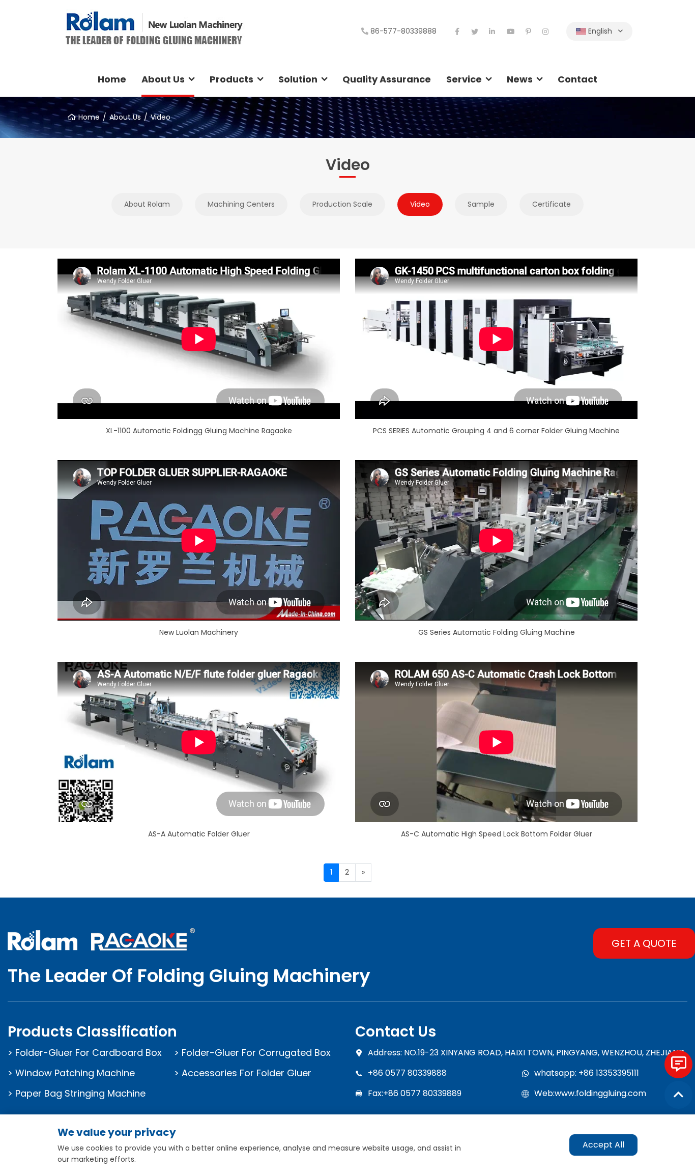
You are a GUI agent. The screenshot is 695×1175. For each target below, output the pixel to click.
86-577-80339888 (403, 31)
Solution (297, 79)
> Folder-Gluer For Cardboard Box (85, 1052)
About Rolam (147, 204)
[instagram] (546, 31)
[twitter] (474, 31)
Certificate (551, 204)
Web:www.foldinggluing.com (590, 1093)
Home (112, 79)
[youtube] (510, 31)
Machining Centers (241, 204)
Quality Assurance (386, 79)
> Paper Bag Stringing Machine (77, 1093)
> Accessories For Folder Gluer (242, 1073)
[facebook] (457, 31)
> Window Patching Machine (71, 1073)
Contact (577, 79)
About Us (163, 79)
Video (160, 117)
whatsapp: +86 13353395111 (586, 1073)
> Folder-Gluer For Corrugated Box (252, 1052)
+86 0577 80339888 (407, 1073)
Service (464, 79)
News (520, 79)
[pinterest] (528, 31)
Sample (481, 204)
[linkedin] (492, 31)
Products (231, 79)
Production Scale (342, 204)
